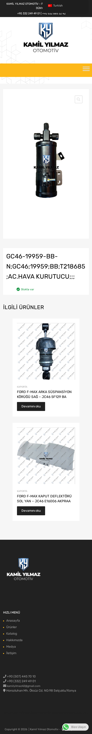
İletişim (11, 653)
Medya (11, 647)
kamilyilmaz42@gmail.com (23, 686)
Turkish (58, 5)
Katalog (11, 634)
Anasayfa (13, 621)
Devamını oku (31, 406)
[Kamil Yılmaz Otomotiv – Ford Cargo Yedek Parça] (46, 51)
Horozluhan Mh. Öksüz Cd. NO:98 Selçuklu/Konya (41, 690)
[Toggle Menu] (86, 70)
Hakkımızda (14, 640)
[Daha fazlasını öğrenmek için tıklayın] (23, 569)
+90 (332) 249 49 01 (21, 681)
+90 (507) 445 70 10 (21, 676)
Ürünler (11, 627)
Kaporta (22, 386)
